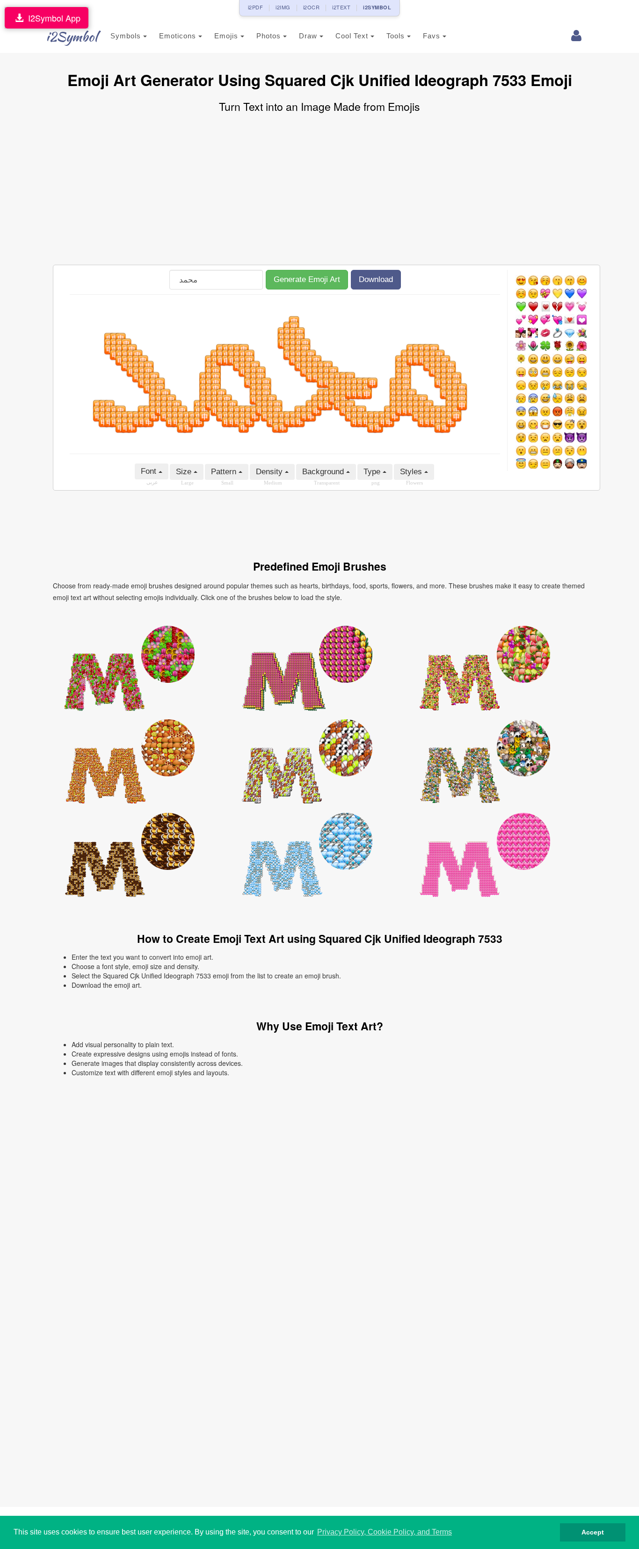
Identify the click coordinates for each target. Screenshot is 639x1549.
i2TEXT (341, 7)
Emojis (227, 36)
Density (270, 471)
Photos (269, 36)
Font (150, 471)
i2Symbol (71, 36)
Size (185, 471)
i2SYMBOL (377, 7)
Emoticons (178, 36)
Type (373, 471)
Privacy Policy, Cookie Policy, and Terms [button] (384, 1532)
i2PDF (255, 7)
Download (376, 279)
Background (324, 471)
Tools (396, 36)
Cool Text (352, 36)
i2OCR (311, 7)
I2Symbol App (51, 18)
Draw (309, 36)
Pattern (225, 471)
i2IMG (283, 7)
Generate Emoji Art (307, 279)
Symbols (126, 36)
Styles (412, 471)
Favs (433, 36)
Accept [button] (592, 1532)
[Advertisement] (319, 189)
